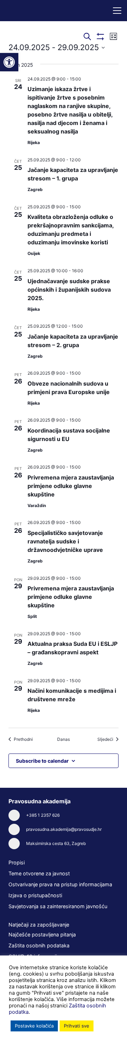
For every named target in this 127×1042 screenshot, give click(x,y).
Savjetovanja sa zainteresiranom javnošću (57, 906)
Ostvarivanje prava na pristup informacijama (60, 884)
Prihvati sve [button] (76, 1026)
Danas (63, 739)
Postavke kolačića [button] (34, 1026)
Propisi (16, 862)
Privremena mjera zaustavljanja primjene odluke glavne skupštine (71, 486)
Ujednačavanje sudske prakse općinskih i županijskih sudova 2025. (69, 290)
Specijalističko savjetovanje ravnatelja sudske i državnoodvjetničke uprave (65, 541)
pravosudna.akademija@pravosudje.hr (64, 829)
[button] (117, 10)
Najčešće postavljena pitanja (42, 934)
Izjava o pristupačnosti (35, 895)
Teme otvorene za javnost (39, 873)
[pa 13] (31, 10)
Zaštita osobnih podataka (38, 945)
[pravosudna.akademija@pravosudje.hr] (17, 829)
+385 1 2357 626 (43, 815)
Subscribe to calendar (42, 761)
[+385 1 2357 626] (17, 815)
